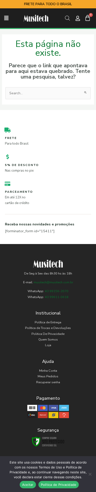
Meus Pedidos (48, 376)
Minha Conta (48, 371)
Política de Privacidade (59, 485)
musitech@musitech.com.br (53, 282)
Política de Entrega (48, 322)
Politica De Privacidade (48, 334)
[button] (6, 18)
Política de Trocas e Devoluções (48, 328)
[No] (89, 474)
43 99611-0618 (56, 297)
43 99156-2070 (56, 291)
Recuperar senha (48, 382)
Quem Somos (48, 339)
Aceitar (27, 485)
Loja (48, 345)
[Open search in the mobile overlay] (67, 18)
